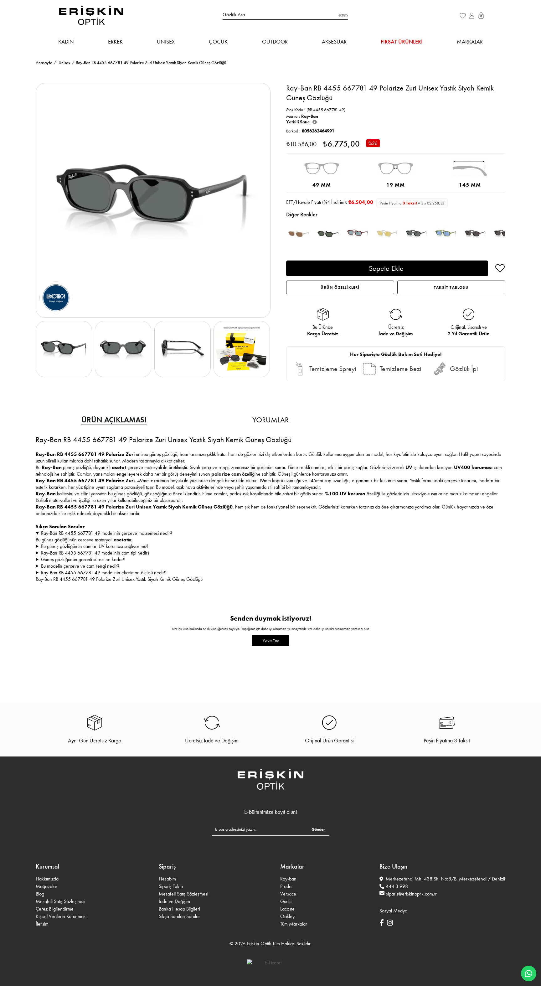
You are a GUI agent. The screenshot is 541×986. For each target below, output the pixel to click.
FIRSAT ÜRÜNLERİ (402, 41)
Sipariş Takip (171, 886)
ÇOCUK (218, 41)
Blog (40, 893)
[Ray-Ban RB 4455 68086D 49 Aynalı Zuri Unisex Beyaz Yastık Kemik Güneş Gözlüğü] (386, 233)
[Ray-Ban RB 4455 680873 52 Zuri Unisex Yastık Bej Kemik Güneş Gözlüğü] (298, 233)
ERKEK (115, 41)
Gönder (318, 829)
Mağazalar (46, 886)
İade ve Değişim (174, 901)
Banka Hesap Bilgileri (179, 909)
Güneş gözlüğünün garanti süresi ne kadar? (83, 559)
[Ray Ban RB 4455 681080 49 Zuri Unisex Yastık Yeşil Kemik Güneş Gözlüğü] (445, 233)
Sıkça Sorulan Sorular (179, 916)
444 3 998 (397, 886)
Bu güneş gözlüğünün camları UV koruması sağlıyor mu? (94, 546)
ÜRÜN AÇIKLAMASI (114, 420)
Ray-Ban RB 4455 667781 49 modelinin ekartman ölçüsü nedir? (103, 572)
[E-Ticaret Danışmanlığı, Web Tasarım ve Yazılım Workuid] (270, 962)
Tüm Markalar (293, 924)
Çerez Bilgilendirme (55, 909)
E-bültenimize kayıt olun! (270, 811)
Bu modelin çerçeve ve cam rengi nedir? (80, 566)
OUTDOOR (275, 41)
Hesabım (167, 878)
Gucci (285, 901)
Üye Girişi (472, 19)
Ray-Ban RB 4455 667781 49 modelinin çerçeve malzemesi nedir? (106, 533)
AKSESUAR (334, 41)
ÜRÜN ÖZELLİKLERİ (340, 287)
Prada (285, 886)
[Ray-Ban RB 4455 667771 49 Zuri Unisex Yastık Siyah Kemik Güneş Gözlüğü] (328, 233)
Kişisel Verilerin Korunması (61, 916)
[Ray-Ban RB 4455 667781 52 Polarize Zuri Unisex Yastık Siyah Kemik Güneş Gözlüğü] (416, 233)
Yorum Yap (271, 640)
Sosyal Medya (393, 910)
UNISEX (166, 41)
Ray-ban (288, 878)
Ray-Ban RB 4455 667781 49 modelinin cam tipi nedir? (95, 553)
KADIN (66, 41)
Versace (288, 893)
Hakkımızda (47, 878)
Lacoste (287, 909)
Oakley (287, 916)
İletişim (42, 924)
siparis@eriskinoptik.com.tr (411, 893)
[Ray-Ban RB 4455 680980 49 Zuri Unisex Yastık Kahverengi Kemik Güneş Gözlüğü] (357, 233)
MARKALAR (470, 41)
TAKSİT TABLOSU (451, 287)
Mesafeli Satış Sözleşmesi (60, 901)
